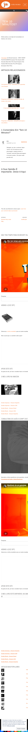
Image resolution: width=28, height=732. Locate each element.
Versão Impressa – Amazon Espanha (10, 402)
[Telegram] (26, 731)
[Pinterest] (8, 731)
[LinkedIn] (12, 731)
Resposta (24, 142)
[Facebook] (2, 731)
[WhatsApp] (19, 731)
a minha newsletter (11, 331)
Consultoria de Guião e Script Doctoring (11, 479)
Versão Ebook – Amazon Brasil (8, 408)
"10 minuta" (4, 57)
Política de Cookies (11, 725)
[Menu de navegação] (25, 4)
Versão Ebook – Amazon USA (8, 411)
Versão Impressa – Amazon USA (9, 405)
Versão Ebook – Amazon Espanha (9, 413)
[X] (5, 731)
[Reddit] (16, 731)
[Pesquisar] (14, 10)
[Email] (22, 731)
